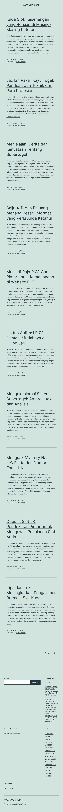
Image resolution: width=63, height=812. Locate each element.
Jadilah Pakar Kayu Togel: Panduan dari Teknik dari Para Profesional (30, 85)
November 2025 (50, 759)
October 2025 (49, 762)
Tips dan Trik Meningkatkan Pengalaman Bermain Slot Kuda (31, 592)
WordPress (22, 804)
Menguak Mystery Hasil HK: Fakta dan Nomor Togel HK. (28, 462)
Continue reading (41, 53)
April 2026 (48, 745)
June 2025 (48, 773)
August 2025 (49, 767)
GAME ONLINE (21, 62)
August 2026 (49, 734)
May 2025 (48, 776)
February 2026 (50, 751)
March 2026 (49, 748)
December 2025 (50, 756)
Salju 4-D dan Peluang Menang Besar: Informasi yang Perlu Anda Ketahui (29, 213)
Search (6, 678)
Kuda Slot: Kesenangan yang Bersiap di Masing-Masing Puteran (28, 24)
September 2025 (50, 765)
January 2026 (49, 753)
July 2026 (48, 736)
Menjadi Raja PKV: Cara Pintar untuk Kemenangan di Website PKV (30, 276)
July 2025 (48, 770)
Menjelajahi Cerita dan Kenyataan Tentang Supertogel (27, 149)
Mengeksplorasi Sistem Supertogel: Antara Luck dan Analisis (28, 398)
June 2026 (48, 739)
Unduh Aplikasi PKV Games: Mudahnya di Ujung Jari (26, 337)
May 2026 (48, 742)
